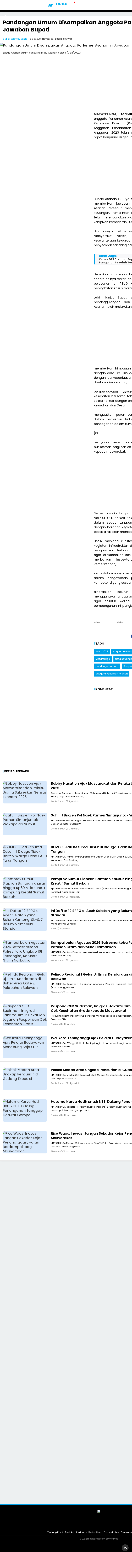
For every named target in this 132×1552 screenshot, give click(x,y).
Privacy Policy (111, 1532)
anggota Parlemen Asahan (112, 673)
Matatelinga (103, 659)
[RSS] (112, 1523)
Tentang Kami (55, 1532)
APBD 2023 (102, 651)
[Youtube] (103, 1523)
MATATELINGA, (107, 114)
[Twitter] (94, 1523)
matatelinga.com (96, 1538)
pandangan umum (107, 666)
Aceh (54, 928)
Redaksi (69, 1532)
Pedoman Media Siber (88, 1532)
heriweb (114, 1538)
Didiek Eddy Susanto (15, 39)
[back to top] (125, 1547)
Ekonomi (55, 992)
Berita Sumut (58, 801)
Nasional (56, 1024)
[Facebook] (85, 1523)
